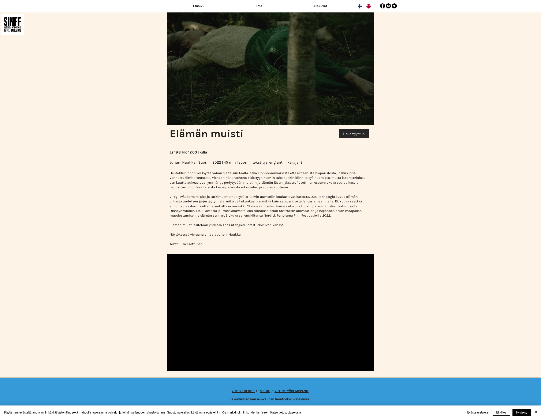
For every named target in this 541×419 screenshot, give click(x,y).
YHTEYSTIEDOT (243, 391)
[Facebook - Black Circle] (382, 5)
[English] (367, 6)
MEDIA (265, 391)
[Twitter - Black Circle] (394, 5)
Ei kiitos (501, 412)
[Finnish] (359, 6)
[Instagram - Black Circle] (388, 5)
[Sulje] (535, 412)
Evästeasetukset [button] (478, 412)
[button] (259, 6)
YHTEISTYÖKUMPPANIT (292, 391)
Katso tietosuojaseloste (285, 412)
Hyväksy (521, 412)
